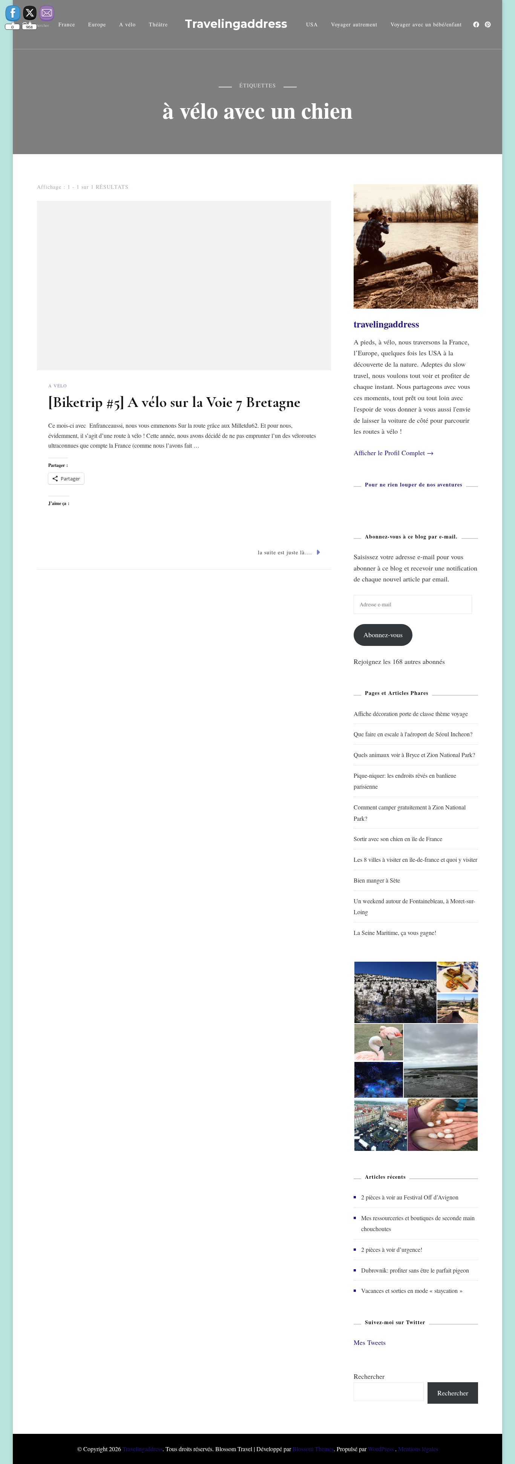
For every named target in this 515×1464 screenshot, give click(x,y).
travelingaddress (386, 324)
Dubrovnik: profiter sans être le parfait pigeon (415, 1270)
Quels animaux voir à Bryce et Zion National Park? (414, 755)
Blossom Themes (313, 1449)
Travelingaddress (236, 24)
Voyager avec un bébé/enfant (426, 24)
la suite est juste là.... (285, 552)
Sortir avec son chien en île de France (398, 839)
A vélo (127, 24)
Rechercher (369, 1376)
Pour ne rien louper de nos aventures (413, 484)
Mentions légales (418, 1449)
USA (312, 24)
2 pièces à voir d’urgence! (391, 1249)
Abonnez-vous (383, 634)
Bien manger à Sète (377, 880)
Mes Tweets (370, 1342)
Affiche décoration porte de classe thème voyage (411, 713)
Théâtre (158, 24)
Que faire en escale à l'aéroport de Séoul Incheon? (413, 734)
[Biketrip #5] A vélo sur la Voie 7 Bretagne (174, 402)
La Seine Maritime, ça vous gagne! (395, 932)
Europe (97, 24)
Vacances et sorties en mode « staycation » (412, 1290)
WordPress (381, 1449)
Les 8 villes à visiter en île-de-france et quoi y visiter (415, 859)
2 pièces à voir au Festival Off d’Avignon (409, 1197)
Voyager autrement (354, 24)
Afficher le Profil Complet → (394, 452)
